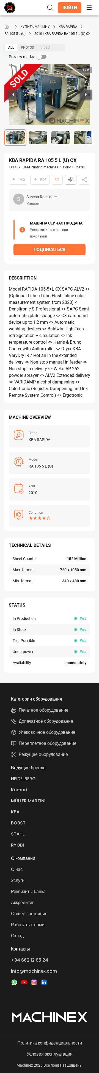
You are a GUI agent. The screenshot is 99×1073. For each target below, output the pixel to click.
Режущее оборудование (43, 754)
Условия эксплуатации (50, 1054)
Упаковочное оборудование (47, 732)
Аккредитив (23, 902)
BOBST (18, 823)
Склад (17, 936)
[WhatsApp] (14, 982)
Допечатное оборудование (46, 721)
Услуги (17, 880)
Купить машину (35, 27)
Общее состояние (29, 913)
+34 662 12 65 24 (29, 960)
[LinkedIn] (44, 982)
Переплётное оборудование (47, 743)
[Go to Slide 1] (15, 137)
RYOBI (17, 845)
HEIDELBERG (23, 779)
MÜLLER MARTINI (28, 801)
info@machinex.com (34, 971)
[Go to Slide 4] (83, 137)
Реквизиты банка (28, 891)
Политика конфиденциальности (49, 1043)
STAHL (17, 834)
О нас (17, 869)
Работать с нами (28, 924)
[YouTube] (24, 982)
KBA (15, 812)
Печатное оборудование (43, 710)
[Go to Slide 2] (38, 137)
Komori (19, 790)
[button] (69, 7)
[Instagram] (34, 982)
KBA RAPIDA (68, 27)
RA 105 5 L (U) (15, 34)
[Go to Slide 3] (61, 137)
